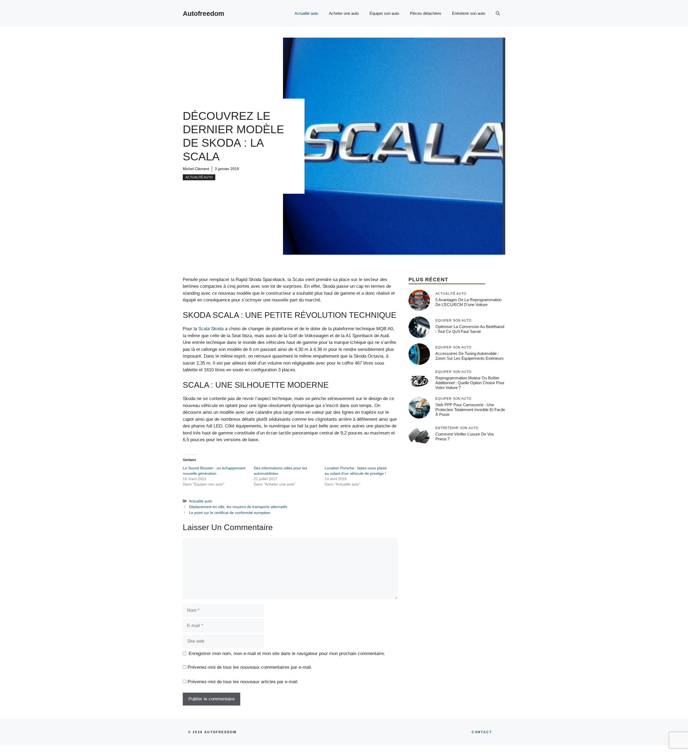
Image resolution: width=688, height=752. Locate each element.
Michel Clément (196, 169)
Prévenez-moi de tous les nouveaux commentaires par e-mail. (250, 667)
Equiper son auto (384, 13)
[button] (497, 13)
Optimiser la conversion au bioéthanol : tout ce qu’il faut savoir (469, 329)
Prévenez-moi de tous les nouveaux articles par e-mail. (243, 681)
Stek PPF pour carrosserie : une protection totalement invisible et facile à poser (470, 409)
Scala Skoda (211, 328)
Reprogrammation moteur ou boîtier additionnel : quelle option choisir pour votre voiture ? (469, 383)
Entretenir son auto (468, 13)
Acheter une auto (344, 13)
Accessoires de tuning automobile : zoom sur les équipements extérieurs (469, 356)
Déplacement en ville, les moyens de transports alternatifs (238, 507)
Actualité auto (306, 13)
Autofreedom (203, 13)
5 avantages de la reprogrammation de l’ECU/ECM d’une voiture (468, 302)
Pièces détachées (425, 13)
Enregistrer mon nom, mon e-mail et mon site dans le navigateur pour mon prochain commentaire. (287, 653)
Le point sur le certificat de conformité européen (229, 512)
